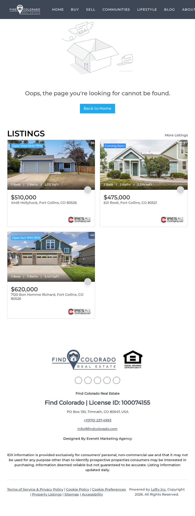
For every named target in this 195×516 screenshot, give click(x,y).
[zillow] (97, 380)
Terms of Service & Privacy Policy (35, 489)
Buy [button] (75, 9)
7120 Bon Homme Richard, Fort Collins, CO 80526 (47, 296)
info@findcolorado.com (97, 429)
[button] (25, 9)
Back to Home (97, 108)
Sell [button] (90, 9)
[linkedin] (88, 380)
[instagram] (107, 380)
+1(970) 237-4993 (97, 420)
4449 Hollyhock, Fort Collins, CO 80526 (44, 203)
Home (58, 9)
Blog (169, 9)
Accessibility (92, 494)
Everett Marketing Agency (109, 438)
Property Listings (47, 494)
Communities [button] (116, 9)
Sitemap (71, 494)
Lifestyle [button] (147, 9)
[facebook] (78, 380)
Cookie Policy (77, 489)
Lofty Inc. (158, 489)
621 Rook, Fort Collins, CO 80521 (130, 203)
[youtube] (116, 380)
